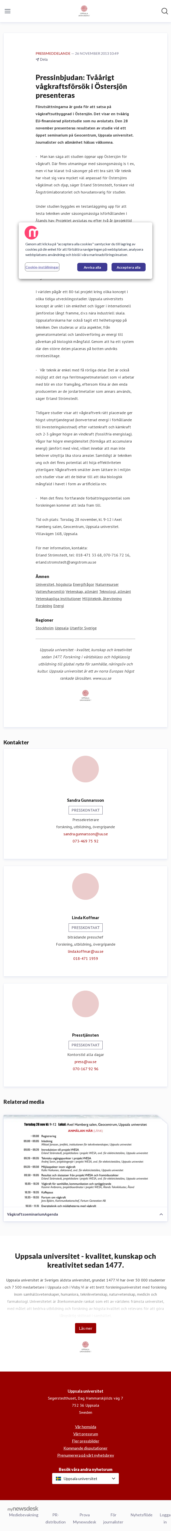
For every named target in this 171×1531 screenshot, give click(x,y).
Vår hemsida (85, 1426)
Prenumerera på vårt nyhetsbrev (85, 1455)
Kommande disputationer (85, 1448)
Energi (58, 605)
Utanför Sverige (83, 628)
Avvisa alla (92, 267)
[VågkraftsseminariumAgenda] (85, 1161)
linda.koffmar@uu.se (85, 951)
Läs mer (85, 1328)
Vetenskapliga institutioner (58, 598)
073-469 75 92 (85, 841)
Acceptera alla (128, 267)
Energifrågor (83, 584)
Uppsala (62, 628)
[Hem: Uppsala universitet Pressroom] (84, 11)
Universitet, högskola (54, 584)
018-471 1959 (85, 958)
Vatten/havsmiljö (50, 591)
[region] (85, 250)
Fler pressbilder (85, 1440)
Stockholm (45, 628)
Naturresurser (107, 584)
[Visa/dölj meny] (7, 11)
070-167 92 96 (85, 1068)
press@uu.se (85, 1061)
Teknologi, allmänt (115, 591)
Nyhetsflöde (141, 1514)
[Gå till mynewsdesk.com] (23, 1508)
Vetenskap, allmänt (82, 591)
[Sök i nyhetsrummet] (164, 11)
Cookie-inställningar (42, 267)
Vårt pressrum (85, 1433)
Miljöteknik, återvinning (102, 598)
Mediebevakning (23, 1514)
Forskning (44, 605)
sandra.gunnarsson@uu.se (85, 833)
